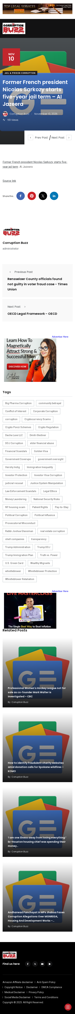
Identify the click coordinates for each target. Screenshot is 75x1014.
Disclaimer (32, 987)
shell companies (14, 539)
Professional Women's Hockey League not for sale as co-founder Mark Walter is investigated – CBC (37, 692)
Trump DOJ (43, 547)
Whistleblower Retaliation (19, 579)
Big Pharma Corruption (18, 403)
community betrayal (50, 403)
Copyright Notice (14, 987)
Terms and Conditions (46, 997)
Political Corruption (16, 515)
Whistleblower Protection (42, 571)
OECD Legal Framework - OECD (32, 313)
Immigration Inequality (40, 467)
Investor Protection (16, 475)
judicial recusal (14, 483)
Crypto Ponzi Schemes (18, 427)
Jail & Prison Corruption (20, 73)
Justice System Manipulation (46, 483)
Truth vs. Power (49, 555)
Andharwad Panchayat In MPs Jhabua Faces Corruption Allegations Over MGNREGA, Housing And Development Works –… (36, 916)
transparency (38, 539)
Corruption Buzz (15, 243)
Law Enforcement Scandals (20, 491)
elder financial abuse (42, 443)
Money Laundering (16, 499)
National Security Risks (46, 499)
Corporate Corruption (45, 411)
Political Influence (45, 515)
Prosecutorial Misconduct (20, 523)
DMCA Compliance (52, 987)
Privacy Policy (36, 992)
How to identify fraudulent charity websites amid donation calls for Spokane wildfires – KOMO (36, 767)
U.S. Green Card (14, 563)
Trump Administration (17, 547)
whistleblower (13, 571)
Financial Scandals (16, 451)
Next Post (58, 138)
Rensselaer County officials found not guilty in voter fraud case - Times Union (38, 284)
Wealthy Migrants (40, 563)
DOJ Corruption (14, 443)
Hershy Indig (12, 467)
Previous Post (23, 272)
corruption (11, 419)
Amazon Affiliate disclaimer (18, 982)
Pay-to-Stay (61, 507)
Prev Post (41, 138)
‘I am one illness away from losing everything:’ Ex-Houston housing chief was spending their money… (37, 842)
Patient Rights (40, 507)
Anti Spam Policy (46, 982)
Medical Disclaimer (15, 992)
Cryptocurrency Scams (37, 419)
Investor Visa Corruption (48, 475)
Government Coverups (18, 459)
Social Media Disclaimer (18, 997)
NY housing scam (15, 507)
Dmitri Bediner (38, 435)
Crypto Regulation (48, 427)
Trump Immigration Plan (19, 555)
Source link (9, 180)
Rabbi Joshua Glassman (19, 531)
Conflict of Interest (15, 411)
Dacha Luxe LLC (14, 435)
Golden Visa (41, 451)
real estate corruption (52, 531)
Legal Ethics (50, 491)
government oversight (50, 459)
